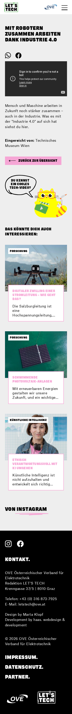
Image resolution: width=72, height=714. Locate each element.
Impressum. (21, 657)
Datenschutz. (24, 667)
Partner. (17, 676)
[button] (33, 161)
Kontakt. (17, 559)
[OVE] (51, 7)
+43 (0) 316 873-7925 (38, 599)
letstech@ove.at (31, 604)
